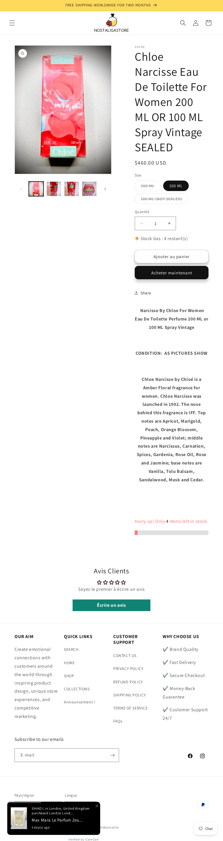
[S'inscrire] (112, 755)
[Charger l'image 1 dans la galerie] (36, 188)
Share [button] (146, 293)
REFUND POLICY (128, 682)
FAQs (117, 721)
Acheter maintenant (171, 272)
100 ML (176, 185)
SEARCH (71, 649)
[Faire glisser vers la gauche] (21, 189)
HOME (69, 662)
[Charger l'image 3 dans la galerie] (53, 188)
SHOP (69, 675)
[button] (12, 23)
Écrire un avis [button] (111, 605)
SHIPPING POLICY (129, 695)
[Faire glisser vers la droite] (105, 189)
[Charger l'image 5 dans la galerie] (89, 188)
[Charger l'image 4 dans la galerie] (71, 188)
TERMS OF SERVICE (130, 708)
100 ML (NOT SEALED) (164, 200)
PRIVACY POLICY (128, 668)
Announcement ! (79, 702)
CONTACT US (124, 655)
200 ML (151, 187)
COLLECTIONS (77, 688)
